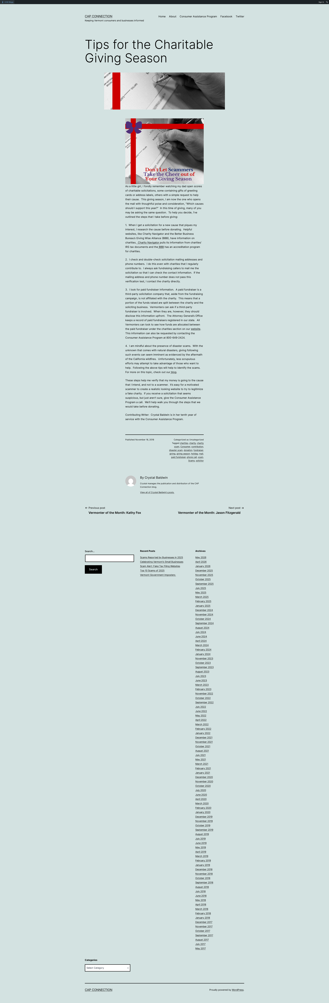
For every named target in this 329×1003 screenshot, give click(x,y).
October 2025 (203, 579)
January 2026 (202, 566)
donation (188, 450)
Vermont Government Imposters (158, 575)
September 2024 (204, 623)
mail (201, 453)
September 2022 (204, 702)
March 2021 (201, 764)
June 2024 (201, 636)
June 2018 (201, 895)
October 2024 (203, 619)
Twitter (240, 16)
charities (184, 443)
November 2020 (204, 781)
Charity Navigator (148, 242)
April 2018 (200, 904)
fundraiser (198, 450)
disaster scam (176, 450)
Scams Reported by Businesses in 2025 (161, 557)
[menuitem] (327, 2)
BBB (161, 246)
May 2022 (200, 715)
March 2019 (201, 856)
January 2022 (202, 733)
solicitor (200, 460)
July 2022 (200, 706)
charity (192, 443)
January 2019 (202, 865)
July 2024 (200, 632)
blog (173, 372)
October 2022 (203, 698)
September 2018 (204, 882)
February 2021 (203, 768)
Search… (90, 551)
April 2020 (201, 799)
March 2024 (202, 645)
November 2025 (204, 575)
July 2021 (200, 755)
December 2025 (204, 570)
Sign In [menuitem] (321, 2)
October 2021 (202, 746)
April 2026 (201, 561)
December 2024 (204, 610)
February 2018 (203, 913)
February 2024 (203, 649)
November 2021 (204, 742)
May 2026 (200, 557)
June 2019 (201, 843)
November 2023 (204, 658)
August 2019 (202, 834)
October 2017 (202, 930)
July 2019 (200, 838)
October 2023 (203, 662)
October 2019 (202, 825)
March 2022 (202, 724)
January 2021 (202, 772)
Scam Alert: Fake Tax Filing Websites (160, 566)
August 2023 (202, 671)
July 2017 (200, 944)
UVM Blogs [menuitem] (8, 2)
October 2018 (202, 878)
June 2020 (201, 794)
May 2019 (200, 847)
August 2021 (202, 750)
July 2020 (200, 790)
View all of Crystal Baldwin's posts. (157, 492)
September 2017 (204, 935)
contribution (197, 446)
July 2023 (200, 676)
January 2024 (203, 654)
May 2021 (200, 759)
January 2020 (202, 812)
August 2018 (202, 887)
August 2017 (202, 939)
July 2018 (200, 891)
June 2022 (201, 711)
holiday (194, 453)
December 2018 (203, 869)
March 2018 (201, 909)
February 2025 (203, 601)
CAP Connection (98, 16)
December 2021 (203, 737)
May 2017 (200, 948)
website (195, 328)
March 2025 (202, 597)
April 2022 (201, 720)
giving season (183, 453)
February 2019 (203, 860)
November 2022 (204, 693)
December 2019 (203, 816)
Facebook (226, 16)
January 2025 (202, 605)
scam (200, 457)
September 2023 (204, 667)
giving (172, 453)
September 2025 (204, 583)
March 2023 (202, 684)
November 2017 (204, 926)
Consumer (185, 446)
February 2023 (203, 689)
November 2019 (204, 821)
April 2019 (200, 851)
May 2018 (200, 900)
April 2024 (201, 640)
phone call (192, 457)
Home (162, 16)
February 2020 (203, 807)
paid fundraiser (178, 457)
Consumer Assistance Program (198, 16)
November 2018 (204, 873)
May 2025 (200, 592)
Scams (191, 460)
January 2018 (202, 917)
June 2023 (201, 680)
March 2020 (202, 803)
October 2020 (203, 785)
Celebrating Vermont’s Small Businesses (161, 561)
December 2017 (203, 922)
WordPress (238, 989)
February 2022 (203, 728)
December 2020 (204, 777)
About (172, 16)
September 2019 (204, 829)
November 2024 (204, 614)
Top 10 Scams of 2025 (152, 570)
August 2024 (202, 627)
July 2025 (200, 588)
